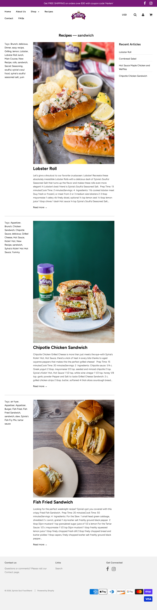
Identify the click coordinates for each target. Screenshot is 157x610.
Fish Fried (17, 409)
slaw (17, 416)
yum (22, 77)
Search (58, 568)
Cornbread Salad (127, 58)
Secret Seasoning (14, 66)
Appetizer (16, 222)
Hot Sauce (18, 237)
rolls (15, 62)
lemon (16, 51)
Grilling (8, 51)
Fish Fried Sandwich (53, 502)
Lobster (24, 51)
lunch (20, 55)
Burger (8, 409)
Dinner (8, 47)
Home (8, 11)
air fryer (15, 401)
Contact (9, 18)
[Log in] (143, 14)
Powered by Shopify (45, 591)
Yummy (16, 252)
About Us (21, 11)
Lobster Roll (11, 55)
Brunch (14, 44)
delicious (23, 44)
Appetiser (10, 405)
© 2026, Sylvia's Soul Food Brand (18, 591)
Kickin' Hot (10, 241)
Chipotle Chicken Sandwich (60, 347)
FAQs (21, 18)
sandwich (22, 62)
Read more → (40, 207)
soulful (8, 69)
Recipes (49, 11)
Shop (34, 11)
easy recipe (18, 47)
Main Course (11, 58)
